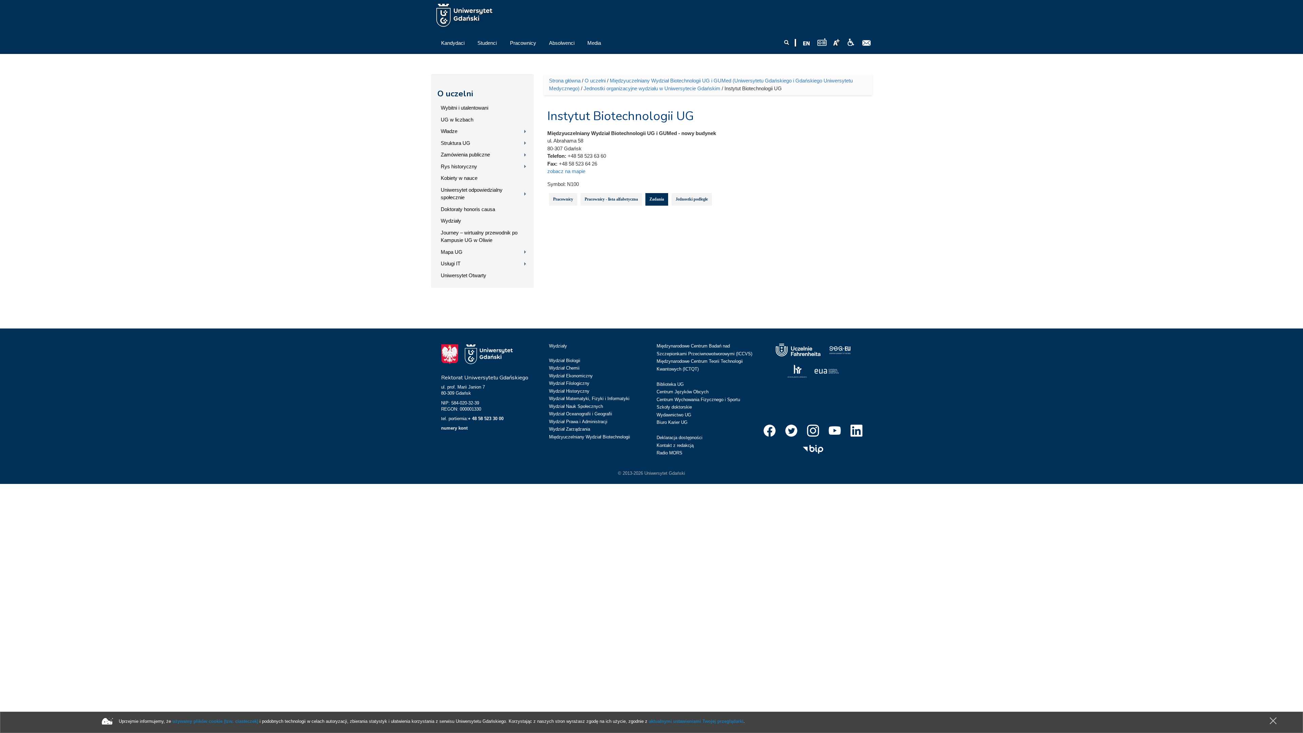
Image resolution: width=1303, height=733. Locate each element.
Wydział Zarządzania (569, 429)
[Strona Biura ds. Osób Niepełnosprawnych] (851, 42)
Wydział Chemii (564, 368)
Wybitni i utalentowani (464, 108)
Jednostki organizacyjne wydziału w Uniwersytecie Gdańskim (652, 88)
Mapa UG (451, 252)
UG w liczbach (457, 120)
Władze (449, 131)
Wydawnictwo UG (674, 414)
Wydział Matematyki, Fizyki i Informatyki (589, 398)
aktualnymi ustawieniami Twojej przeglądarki (696, 721)
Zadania (656, 199)
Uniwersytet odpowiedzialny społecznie (472, 194)
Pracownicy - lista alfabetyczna (611, 199)
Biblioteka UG (670, 384)
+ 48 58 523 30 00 (486, 418)
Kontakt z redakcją (675, 445)
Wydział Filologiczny (569, 383)
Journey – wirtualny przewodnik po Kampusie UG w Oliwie (479, 236)
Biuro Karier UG (672, 422)
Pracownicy (563, 199)
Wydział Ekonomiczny (571, 375)
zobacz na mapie (566, 171)
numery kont (454, 428)
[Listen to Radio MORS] (822, 42)
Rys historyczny (459, 166)
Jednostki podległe (692, 199)
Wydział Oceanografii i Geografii (580, 413)
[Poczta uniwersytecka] (866, 43)
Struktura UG (455, 143)
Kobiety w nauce (459, 178)
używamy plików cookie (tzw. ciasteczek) (215, 721)
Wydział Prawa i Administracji (578, 421)
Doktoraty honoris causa (468, 209)
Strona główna (565, 80)
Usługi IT (450, 263)
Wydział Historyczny (569, 391)
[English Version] (806, 43)
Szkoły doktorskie (674, 407)
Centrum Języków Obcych (683, 391)
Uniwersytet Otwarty (463, 275)
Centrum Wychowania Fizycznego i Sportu (698, 399)
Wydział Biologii (564, 360)
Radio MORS (669, 452)
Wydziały (451, 221)
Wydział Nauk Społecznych (576, 406)
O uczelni (455, 93)
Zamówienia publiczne (465, 154)
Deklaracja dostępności (679, 437)
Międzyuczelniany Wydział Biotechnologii (589, 436)
